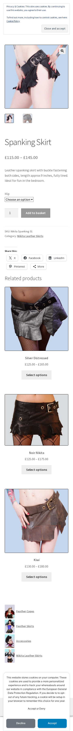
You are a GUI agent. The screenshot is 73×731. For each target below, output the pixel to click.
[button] (62, 51)
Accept (52, 723)
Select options (36, 375)
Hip (7, 194)
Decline (21, 723)
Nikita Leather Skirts (30, 236)
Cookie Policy (13, 21)
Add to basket (36, 213)
